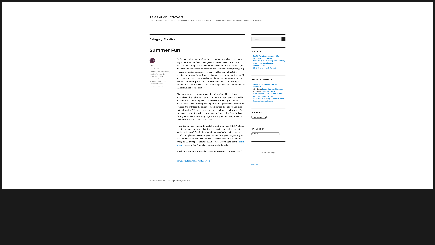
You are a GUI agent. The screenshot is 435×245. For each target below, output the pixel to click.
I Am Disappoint (259, 66)
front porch (160, 74)
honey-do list (154, 76)
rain (155, 81)
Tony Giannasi (258, 94)
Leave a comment (156, 87)
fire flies (152, 74)
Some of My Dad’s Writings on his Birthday (269, 61)
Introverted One (259, 99)
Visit (255, 165)
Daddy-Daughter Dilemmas (263, 63)
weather (159, 84)
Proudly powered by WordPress (179, 181)
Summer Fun (165, 50)
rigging (160, 81)
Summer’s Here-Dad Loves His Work (193, 161)
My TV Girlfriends (268, 91)
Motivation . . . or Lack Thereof (264, 68)
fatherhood (165, 72)
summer (153, 84)
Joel (151, 65)
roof (165, 81)
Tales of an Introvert (166, 17)
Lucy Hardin (258, 84)
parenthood (158, 79)
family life (156, 72)
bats (151, 72)
